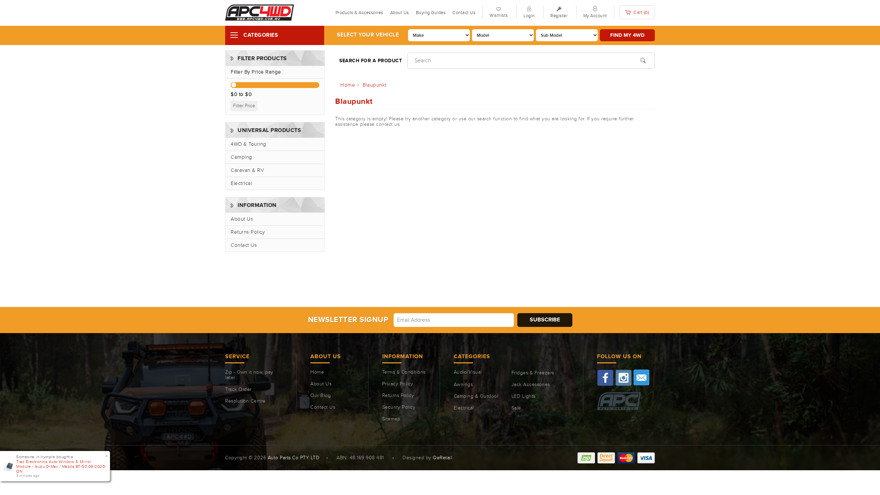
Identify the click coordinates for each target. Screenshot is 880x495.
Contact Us (463, 12)
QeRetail (442, 458)
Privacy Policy (397, 384)
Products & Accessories (359, 12)
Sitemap (391, 419)
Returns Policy (248, 232)
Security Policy (399, 407)
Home (317, 372)
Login (529, 16)
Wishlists (499, 15)
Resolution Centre (245, 401)
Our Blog (320, 395)
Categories (260, 35)
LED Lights (524, 396)
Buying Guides (431, 12)
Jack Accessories (531, 384)
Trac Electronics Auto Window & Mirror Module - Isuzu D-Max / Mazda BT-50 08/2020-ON (61, 466)
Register (559, 16)
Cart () (640, 12)
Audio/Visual (468, 372)
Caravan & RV (247, 170)
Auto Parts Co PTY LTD (294, 458)
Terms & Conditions (404, 372)
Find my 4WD (627, 35)
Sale (516, 408)
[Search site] (643, 60)
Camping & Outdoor (476, 396)
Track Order (238, 389)
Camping (241, 157)
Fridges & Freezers (533, 373)
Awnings (463, 384)
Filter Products (262, 58)
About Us (399, 12)
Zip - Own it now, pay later (249, 375)
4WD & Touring (248, 144)
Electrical (241, 183)
